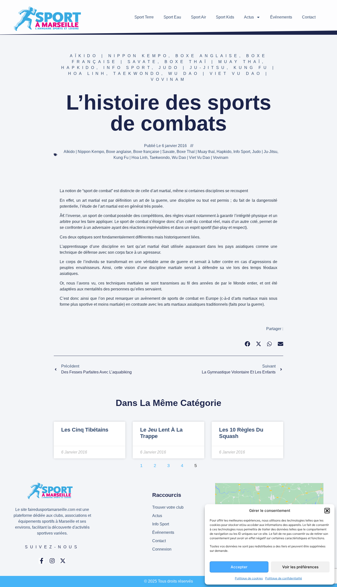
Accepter (239, 567)
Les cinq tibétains (84, 430)
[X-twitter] (63, 561)
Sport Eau (172, 17)
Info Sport (127, 68)
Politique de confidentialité (283, 578)
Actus (249, 17)
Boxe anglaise (207, 56)
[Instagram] (52, 561)
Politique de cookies (249, 578)
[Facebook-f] (41, 561)
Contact (309, 17)
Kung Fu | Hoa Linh (130, 157)
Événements (281, 17)
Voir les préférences (300, 567)
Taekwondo (137, 73)
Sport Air (198, 17)
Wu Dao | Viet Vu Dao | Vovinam (200, 157)
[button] (327, 510)
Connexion (161, 549)
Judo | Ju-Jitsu (193, 68)
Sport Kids (225, 17)
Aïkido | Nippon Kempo (119, 56)
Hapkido (78, 68)
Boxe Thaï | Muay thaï (213, 62)
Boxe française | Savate (154, 152)
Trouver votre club (168, 507)
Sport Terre (144, 17)
